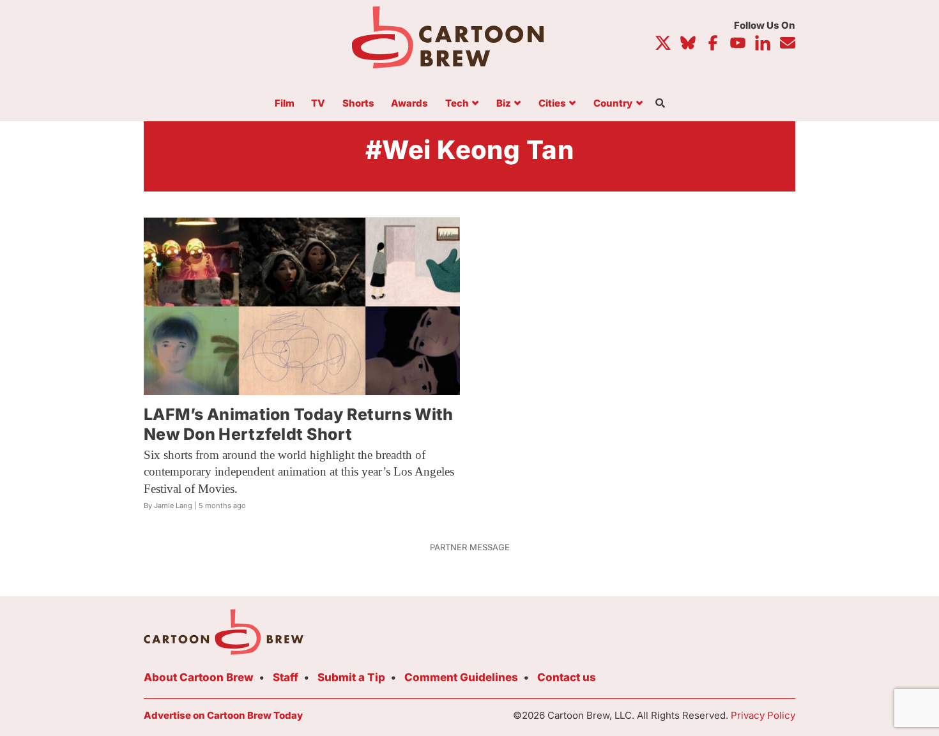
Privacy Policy (763, 715)
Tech (457, 103)
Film (284, 103)
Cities (552, 103)
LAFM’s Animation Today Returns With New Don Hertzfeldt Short (299, 424)
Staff (285, 677)
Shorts (358, 103)
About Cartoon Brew (199, 677)
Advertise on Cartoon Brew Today (223, 715)
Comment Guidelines (461, 677)
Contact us (566, 677)
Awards (409, 103)
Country (612, 103)
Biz (503, 103)
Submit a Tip (351, 677)
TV (318, 103)
